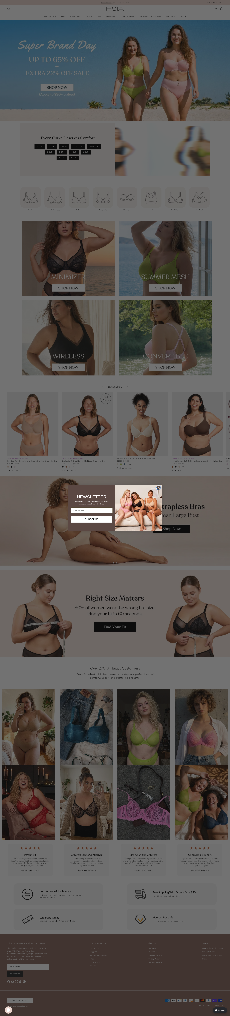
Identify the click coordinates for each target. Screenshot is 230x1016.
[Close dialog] (159, 488)
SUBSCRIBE (91, 519)
